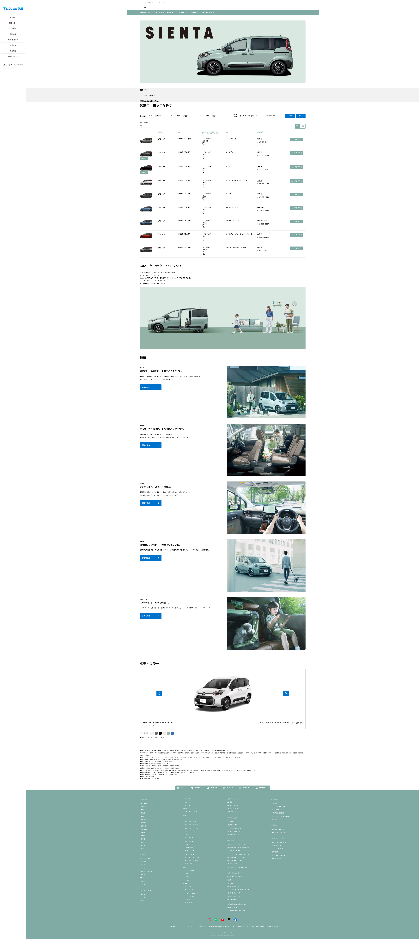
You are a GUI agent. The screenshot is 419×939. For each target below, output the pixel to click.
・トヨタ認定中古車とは (234, 828)
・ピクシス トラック (233, 809)
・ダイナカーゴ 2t (232, 799)
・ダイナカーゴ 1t (188, 903)
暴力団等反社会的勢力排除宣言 (219, 927)
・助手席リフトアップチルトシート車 (238, 847)
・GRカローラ (187, 880)
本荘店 (259, 234)
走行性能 (181, 12)
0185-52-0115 (263, 251)
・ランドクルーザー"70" (190, 861)
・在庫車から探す (232, 825)
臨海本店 (260, 207)
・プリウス (186, 799)
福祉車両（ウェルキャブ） (237, 840)
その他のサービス (278, 838)
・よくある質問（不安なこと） (280, 832)
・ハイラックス (187, 864)
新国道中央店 (262, 221)
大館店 (259, 180)
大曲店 (259, 194)
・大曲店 (142, 832)
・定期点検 (230, 883)
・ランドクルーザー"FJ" (190, 822)
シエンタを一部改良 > (147, 95)
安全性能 (193, 12)
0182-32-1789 (263, 155)
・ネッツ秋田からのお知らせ (279, 855)
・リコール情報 (231, 899)
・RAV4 (185, 835)
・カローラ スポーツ (146, 871)
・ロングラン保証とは (233, 831)
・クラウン (186, 805)
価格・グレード (145, 12)
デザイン (159, 12)
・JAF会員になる (276, 845)
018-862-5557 (263, 224)
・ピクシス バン (231, 812)
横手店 (259, 152)
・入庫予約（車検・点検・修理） (237, 911)
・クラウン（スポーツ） (190, 851)
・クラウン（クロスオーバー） (192, 854)
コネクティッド (206, 12)
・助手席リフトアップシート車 (236, 844)
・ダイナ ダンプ (188, 890)
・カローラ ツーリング (190, 812)
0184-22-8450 (263, 237)
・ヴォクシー (144, 897)
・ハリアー (186, 818)
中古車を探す (232, 818)
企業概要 (274, 799)
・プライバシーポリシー (278, 806)
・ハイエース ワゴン (146, 891)
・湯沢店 (142, 845)
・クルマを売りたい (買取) (278, 842)
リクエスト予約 (295, 139)
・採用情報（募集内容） (278, 829)
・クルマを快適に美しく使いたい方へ (238, 890)
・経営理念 (274, 819)
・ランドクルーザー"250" (190, 825)
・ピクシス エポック (233, 805)
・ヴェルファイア (145, 894)
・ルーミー (143, 868)
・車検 (229, 880)
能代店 (259, 248)
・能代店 (142, 816)
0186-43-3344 (263, 184)
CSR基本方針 (201, 927)
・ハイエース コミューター (191, 893)
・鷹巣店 (142, 813)
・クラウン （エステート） (191, 857)
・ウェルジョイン (232, 864)
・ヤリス (142, 874)
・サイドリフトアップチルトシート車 (238, 854)
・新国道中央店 (144, 823)
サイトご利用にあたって (240, 927)
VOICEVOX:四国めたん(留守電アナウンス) (265, 927)
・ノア (142, 887)
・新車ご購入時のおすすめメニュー (237, 904)
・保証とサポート (232, 907)
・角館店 (142, 836)
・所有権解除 (274, 852)
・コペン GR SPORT (189, 870)
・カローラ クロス (188, 841)
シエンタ (143, 8)
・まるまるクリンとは (233, 835)
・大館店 (142, 806)
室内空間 (170, 12)
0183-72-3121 (263, 142)
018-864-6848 (263, 210)
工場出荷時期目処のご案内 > (149, 101)
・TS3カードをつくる (277, 849)
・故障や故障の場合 (233, 886)
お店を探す (144, 799)
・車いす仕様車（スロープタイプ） (237, 857)
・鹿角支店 (143, 810)
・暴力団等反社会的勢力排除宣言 (280, 816)
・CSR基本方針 (275, 810)
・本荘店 (142, 842)
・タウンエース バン (189, 886)
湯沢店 (259, 139)
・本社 (142, 849)
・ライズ (186, 831)
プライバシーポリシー (186, 927)
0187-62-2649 (263, 197)
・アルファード (144, 881)
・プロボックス (187, 899)
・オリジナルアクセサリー (235, 896)
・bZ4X (185, 844)
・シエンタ (143, 884)
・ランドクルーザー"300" (190, 828)
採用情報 (274, 825)
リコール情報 (171, 927)
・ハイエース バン (188, 896)
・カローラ (186, 802)
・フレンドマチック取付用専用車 (237, 867)
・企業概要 (274, 803)
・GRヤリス (186, 874)
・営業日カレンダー (276, 858)
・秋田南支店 (144, 829)
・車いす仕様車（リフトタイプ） (237, 860)
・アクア (142, 865)
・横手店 (142, 839)
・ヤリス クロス (188, 838)
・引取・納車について (233, 893)
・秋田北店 (143, 819)
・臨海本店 (143, 826)
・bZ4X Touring (188, 848)
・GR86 (185, 877)
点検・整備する (233, 873)
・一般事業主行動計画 (277, 813)
